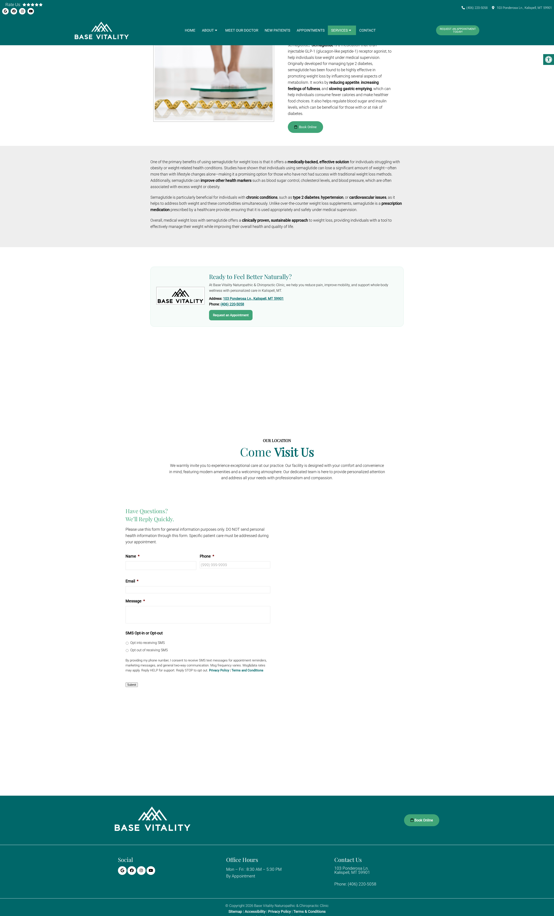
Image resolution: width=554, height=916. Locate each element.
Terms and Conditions (247, 670)
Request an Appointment (231, 315)
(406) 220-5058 (477, 8)
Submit (131, 684)
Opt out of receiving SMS (149, 650)
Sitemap (235, 911)
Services (339, 30)
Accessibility (255, 911)
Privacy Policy (219, 670)
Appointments (311, 30)
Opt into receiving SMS (147, 643)
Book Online (307, 127)
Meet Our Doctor (241, 30)
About (208, 30)
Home (190, 30)
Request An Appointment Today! (458, 30)
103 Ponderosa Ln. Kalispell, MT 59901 (352, 870)
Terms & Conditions (309, 911)
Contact (367, 30)
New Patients (277, 30)
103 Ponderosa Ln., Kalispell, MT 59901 (524, 8)
